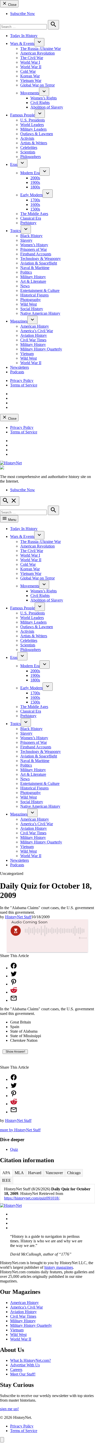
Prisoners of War (33, 249)
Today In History (23, 35)
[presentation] (39, 42)
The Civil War (31, 58)
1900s (35, 182)
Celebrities (28, 147)
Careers (16, 1369)
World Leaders (32, 124)
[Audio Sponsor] (47, 946)
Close (11, 5)
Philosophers (30, 156)
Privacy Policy (21, 380)
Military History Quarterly (41, 349)
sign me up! (9, 1409)
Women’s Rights (43, 98)
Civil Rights (40, 102)
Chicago (74, 1173)
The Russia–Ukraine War (40, 48)
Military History (33, 277)
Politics (26, 272)
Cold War (28, 71)
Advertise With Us (25, 1365)
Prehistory (28, 223)
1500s (35, 209)
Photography (30, 299)
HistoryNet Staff (18, 917)
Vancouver (54, 1173)
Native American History (40, 313)
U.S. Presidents (32, 120)
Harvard (34, 1173)
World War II (30, 67)
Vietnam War (30, 80)
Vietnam (27, 353)
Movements (29, 93)
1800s (35, 187)
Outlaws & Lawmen (36, 134)
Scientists (27, 152)
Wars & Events (22, 43)
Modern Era (30, 173)
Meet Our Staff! (22, 1374)
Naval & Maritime (34, 268)
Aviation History (33, 335)
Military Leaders (33, 129)
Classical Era (30, 218)
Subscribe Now (22, 13)
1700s (35, 200)
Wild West (28, 304)
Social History (31, 309)
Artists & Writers (33, 143)
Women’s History (34, 245)
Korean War (30, 76)
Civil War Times (33, 340)
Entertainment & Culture (40, 290)
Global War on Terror (37, 85)
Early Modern (31, 195)
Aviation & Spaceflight (38, 263)
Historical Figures (34, 295)
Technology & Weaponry (40, 258)
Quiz (14, 1149)
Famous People (22, 115)
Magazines (18, 321)
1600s (35, 204)
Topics (15, 230)
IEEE (6, 1180)
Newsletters (19, 367)
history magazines (58, 1267)
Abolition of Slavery (46, 107)
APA (6, 1173)
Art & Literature (33, 281)
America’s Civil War (36, 331)
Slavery (26, 240)
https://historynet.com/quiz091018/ (31, 1198)
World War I (30, 62)
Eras (13, 164)
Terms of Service (23, 385)
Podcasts (17, 372)
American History (34, 326)
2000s (35, 178)
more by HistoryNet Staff (20, 1130)
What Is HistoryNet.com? (30, 1360)
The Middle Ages (34, 213)
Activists (27, 138)
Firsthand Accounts (35, 254)
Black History (31, 236)
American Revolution (37, 53)
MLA (19, 1173)
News (25, 286)
